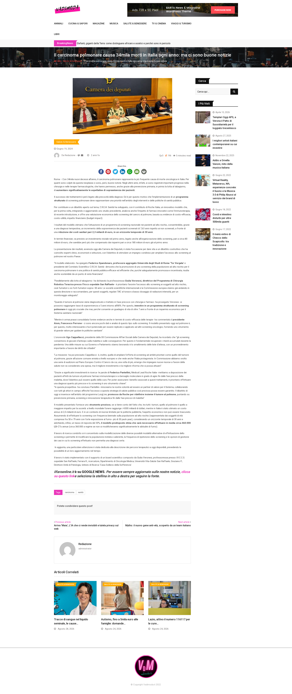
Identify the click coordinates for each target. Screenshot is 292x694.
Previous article (63, 522)
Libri (56, 34)
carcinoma (69, 492)
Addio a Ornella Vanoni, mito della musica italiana (223, 164)
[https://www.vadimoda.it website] (78, 155)
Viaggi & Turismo (181, 23)
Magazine (98, 23)
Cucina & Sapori (78, 23)
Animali (58, 23)
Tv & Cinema (159, 23)
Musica (114, 23)
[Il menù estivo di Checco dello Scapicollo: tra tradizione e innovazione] (202, 234)
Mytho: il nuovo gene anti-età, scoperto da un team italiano (158, 525)
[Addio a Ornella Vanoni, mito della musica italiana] (202, 160)
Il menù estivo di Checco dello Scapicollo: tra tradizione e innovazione (222, 241)
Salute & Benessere (135, 23)
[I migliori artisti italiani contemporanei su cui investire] (202, 140)
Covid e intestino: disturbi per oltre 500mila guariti (222, 218)
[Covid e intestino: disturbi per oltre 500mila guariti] (202, 214)
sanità (80, 492)
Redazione (85, 544)
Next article (183, 522)
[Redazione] (82, 155)
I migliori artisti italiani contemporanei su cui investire (225, 144)
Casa (58, 61)
